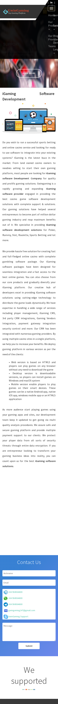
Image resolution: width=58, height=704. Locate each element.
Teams (49, 46)
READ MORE (29, 73)
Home (49, 15)
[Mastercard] (26, 689)
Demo (54, 42)
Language (54, 49)
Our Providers (49, 37)
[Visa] (34, 689)
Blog (54, 36)
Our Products (49, 23)
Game (54, 15)
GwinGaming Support (18, 616)
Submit (29, 645)
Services (54, 25)
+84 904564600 (15, 592)
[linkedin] (51, 2)
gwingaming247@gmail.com (21, 610)
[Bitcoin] (29, 689)
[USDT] (24, 689)
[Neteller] (31, 689)
